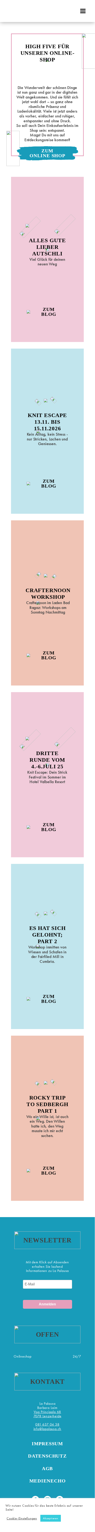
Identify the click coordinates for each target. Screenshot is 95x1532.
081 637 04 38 (47, 1424)
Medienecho (47, 1481)
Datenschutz (47, 1456)
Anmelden (47, 1304)
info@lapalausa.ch (47, 1429)
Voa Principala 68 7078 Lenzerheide (47, 1414)
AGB (47, 1468)
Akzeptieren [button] (50, 1518)
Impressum (47, 1443)
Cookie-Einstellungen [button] (22, 1518)
